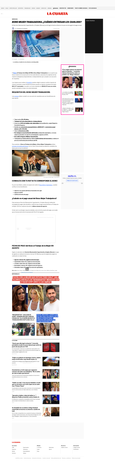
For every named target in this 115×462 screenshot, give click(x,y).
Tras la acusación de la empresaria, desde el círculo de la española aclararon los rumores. (25, 376)
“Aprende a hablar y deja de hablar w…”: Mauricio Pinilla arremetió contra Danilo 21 (25, 396)
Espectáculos (13, 8)
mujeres (16, 96)
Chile (6, 8)
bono (45, 270)
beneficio (29, 82)
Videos (33, 8)
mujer (56, 270)
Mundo (38, 8)
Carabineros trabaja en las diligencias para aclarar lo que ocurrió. (25, 362)
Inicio (2, 8)
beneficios (52, 270)
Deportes (20, 8)
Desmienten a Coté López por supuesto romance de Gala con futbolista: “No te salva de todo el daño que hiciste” (26, 371)
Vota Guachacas (93, 8)
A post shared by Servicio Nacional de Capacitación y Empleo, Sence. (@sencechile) (53, 217)
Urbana (49, 8)
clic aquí (39, 190)
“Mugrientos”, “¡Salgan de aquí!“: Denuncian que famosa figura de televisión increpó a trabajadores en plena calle (23, 317)
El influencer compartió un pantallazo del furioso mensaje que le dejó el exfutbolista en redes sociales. (26, 400)
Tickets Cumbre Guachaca (81, 8)
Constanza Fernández (22, 28)
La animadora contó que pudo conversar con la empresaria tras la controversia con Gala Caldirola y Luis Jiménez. (26, 388)
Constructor (62, 8)
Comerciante (70, 8)
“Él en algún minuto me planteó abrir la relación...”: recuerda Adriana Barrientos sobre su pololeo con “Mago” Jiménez (72, 72)
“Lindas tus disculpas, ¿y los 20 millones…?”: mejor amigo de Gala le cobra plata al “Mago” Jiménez (68, 110)
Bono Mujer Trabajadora (45, 185)
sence (42, 270)
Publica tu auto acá (72, 180)
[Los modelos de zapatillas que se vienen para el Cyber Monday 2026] (79, 93)
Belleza (48, 270)
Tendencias (27, 8)
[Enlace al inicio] (72, 67)
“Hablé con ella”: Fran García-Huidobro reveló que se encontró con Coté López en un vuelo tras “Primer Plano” (26, 384)
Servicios (43, 8)
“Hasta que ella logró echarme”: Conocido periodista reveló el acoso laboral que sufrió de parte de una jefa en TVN (26, 345)
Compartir (15, 59)
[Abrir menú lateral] (2, 14)
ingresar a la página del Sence (20, 146)
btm (40, 270)
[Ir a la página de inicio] (57, 13)
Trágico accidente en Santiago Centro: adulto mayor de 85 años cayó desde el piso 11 (26, 358)
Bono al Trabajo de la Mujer (33, 270)
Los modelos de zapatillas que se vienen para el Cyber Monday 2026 (68, 93)
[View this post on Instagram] (27, 229)
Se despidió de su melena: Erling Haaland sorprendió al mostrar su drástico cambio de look (26, 409)
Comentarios (21, 59)
